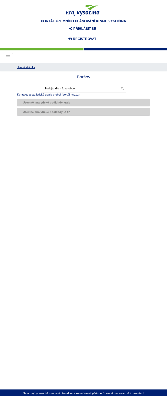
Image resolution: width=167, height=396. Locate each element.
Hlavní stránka (26, 67)
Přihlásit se (84, 28)
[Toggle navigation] (8, 56)
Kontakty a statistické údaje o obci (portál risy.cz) (48, 94)
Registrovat (84, 39)
